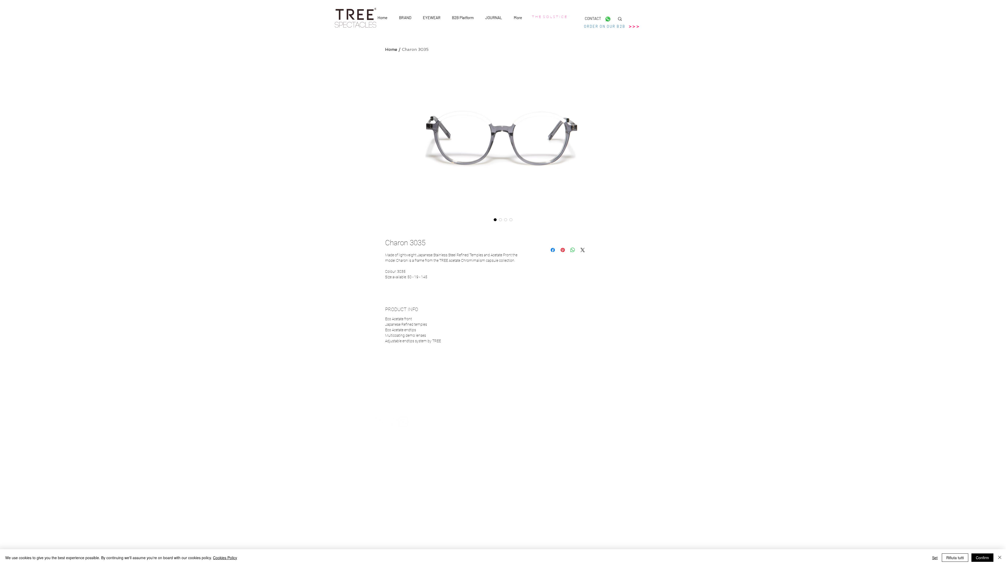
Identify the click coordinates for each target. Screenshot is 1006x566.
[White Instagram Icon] (403, 422)
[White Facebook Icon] (381, 422)
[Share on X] (582, 250)
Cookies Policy (225, 557)
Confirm (982, 557)
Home (391, 49)
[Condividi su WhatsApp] (573, 250)
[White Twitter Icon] (392, 422)
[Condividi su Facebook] (553, 250)
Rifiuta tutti (955, 557)
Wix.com (553, 450)
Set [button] (935, 557)
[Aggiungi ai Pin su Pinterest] (563, 250)
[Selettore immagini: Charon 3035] (495, 219)
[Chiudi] (1000, 557)
